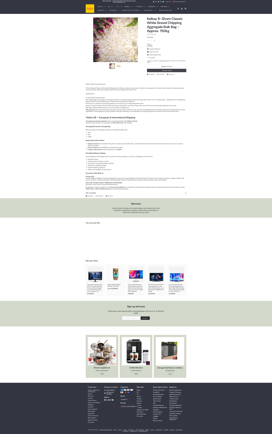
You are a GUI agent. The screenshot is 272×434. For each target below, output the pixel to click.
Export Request (92, 409)
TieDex (95, 261)
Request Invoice (93, 420)
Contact (90, 398)
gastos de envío (164, 61)
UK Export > (149, 10)
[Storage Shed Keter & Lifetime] (170, 351)
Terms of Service (93, 416)
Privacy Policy (92, 400)
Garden (164, 6)
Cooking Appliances (175, 405)
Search (90, 394)
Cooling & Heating (175, 413)
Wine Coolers (173, 416)
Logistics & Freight (131, 10)
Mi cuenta (91, 422)
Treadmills (156, 392)
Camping (156, 410)
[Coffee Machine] (136, 351)
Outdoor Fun (157, 414)
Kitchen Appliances (175, 390)
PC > (110, 6)
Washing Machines (175, 394)
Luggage (155, 416)
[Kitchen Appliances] (102, 351)
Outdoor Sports (158, 412)
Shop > (101, 6)
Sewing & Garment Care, (175, 408)
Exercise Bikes (157, 396)
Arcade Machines (158, 405)
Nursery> (152, 6)
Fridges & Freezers (175, 392)
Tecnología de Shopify (142, 431)
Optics (155, 418)
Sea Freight (91, 411)
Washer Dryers (173, 396)
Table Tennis (157, 401)
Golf (154, 403)
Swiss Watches (165, 10)
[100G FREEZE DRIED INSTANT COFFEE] (115, 278)
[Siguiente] (144, 66)
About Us (91, 396)
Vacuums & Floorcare (176, 411)
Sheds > (128, 6)
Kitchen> (113, 10)
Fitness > (140, 6)
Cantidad (150, 37)
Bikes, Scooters (157, 420)
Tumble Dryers (173, 399)
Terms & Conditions (94, 402)
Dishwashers (173, 401)
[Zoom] (115, 39)
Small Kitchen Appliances (173, 418)
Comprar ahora (167, 70)
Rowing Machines (158, 394)
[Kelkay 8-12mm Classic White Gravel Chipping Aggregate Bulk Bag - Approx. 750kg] (93, 241)
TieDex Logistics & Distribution (93, 391)
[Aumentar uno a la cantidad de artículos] (154, 40)
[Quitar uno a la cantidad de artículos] (148, 40)
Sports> (101, 10)
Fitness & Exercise (159, 390)
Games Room (157, 399)
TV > (118, 6)
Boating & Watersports (160, 407)
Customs (91, 407)
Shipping (90, 405)
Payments (91, 413)
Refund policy (92, 418)
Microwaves (173, 403)
